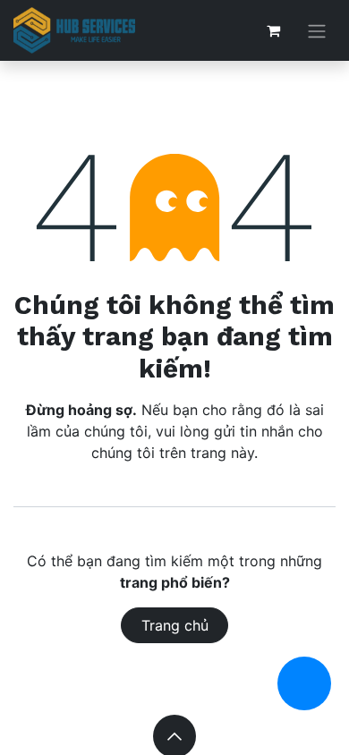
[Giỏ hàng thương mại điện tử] (273, 30)
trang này (222, 453)
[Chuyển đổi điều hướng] (317, 31)
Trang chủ (175, 625)
